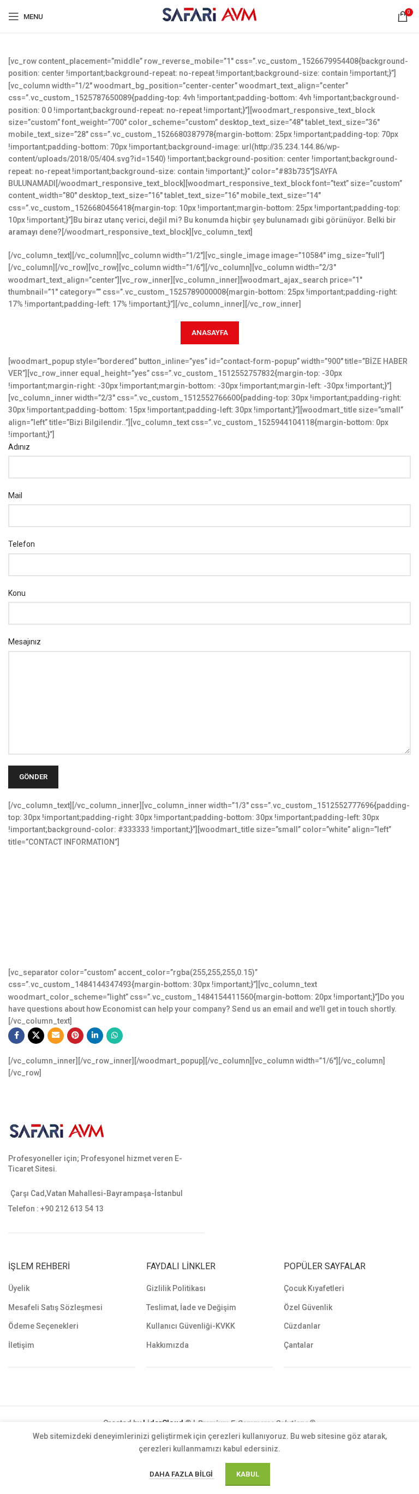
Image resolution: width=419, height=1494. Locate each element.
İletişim (21, 1345)
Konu (17, 593)
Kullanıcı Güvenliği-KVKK (190, 1326)
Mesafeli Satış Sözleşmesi (55, 1307)
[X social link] (36, 1035)
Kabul (247, 1474)
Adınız (19, 447)
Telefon (21, 544)
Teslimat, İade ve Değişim (191, 1307)
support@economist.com (81, 949)
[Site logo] (210, 15)
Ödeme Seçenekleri (43, 1326)
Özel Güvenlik (308, 1307)
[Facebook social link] (16, 1035)
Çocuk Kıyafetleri (314, 1288)
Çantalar (299, 1345)
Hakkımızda (167, 1345)
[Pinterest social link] (75, 1035)
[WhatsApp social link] (114, 1035)
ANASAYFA (209, 332)
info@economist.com (74, 937)
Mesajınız (24, 641)
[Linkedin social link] (95, 1035)
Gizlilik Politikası (176, 1288)
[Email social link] (55, 1035)
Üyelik (18, 1288)
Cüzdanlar (302, 1326)
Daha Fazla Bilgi (181, 1474)
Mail (15, 495)
